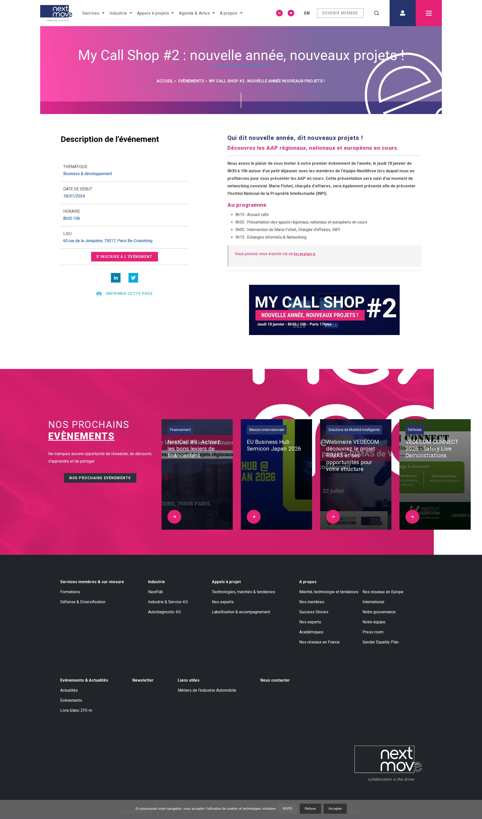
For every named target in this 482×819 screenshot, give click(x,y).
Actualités (69, 690)
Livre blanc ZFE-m (76, 710)
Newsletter (143, 680)
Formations (70, 591)
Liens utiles (189, 680)
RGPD (287, 808)
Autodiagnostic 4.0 (164, 612)
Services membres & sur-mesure (92, 581)
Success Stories (313, 612)
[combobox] (377, 13)
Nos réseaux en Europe (383, 591)
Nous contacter (275, 680)
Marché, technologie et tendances (328, 591)
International (373, 601)
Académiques (311, 632)
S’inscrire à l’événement (124, 257)
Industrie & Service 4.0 (168, 601)
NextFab (155, 591)
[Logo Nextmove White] (388, 763)
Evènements (71, 700)
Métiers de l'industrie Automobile (207, 690)
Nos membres (311, 601)
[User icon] (403, 13)
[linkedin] (115, 278)
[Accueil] (56, 13)
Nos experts (223, 601)
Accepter (335, 808)
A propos (308, 581)
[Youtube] (291, 13)
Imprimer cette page (129, 294)
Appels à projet (226, 581)
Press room (373, 632)
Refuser (310, 808)
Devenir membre (340, 13)
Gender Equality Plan (381, 642)
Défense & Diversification (82, 601)
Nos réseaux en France (319, 642)
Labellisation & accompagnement (241, 612)
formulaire (304, 254)
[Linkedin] (279, 13)
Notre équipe (374, 622)
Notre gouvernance (379, 612)
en (307, 13)
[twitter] (133, 278)
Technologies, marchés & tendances (243, 591)
